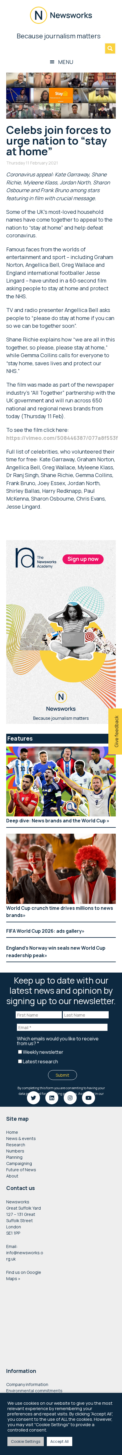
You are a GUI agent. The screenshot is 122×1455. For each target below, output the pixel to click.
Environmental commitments (34, 1390)
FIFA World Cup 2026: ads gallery (44, 931)
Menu (65, 61)
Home (12, 1132)
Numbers (15, 1151)
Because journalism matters (61, 36)
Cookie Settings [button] (25, 1441)
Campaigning (19, 1163)
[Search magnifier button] (110, 48)
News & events (21, 1138)
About (12, 1176)
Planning (14, 1157)
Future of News (21, 1169)
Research (15, 1144)
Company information (27, 1384)
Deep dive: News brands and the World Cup (56, 820)
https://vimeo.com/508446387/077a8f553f (62, 437)
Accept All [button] (59, 1441)
